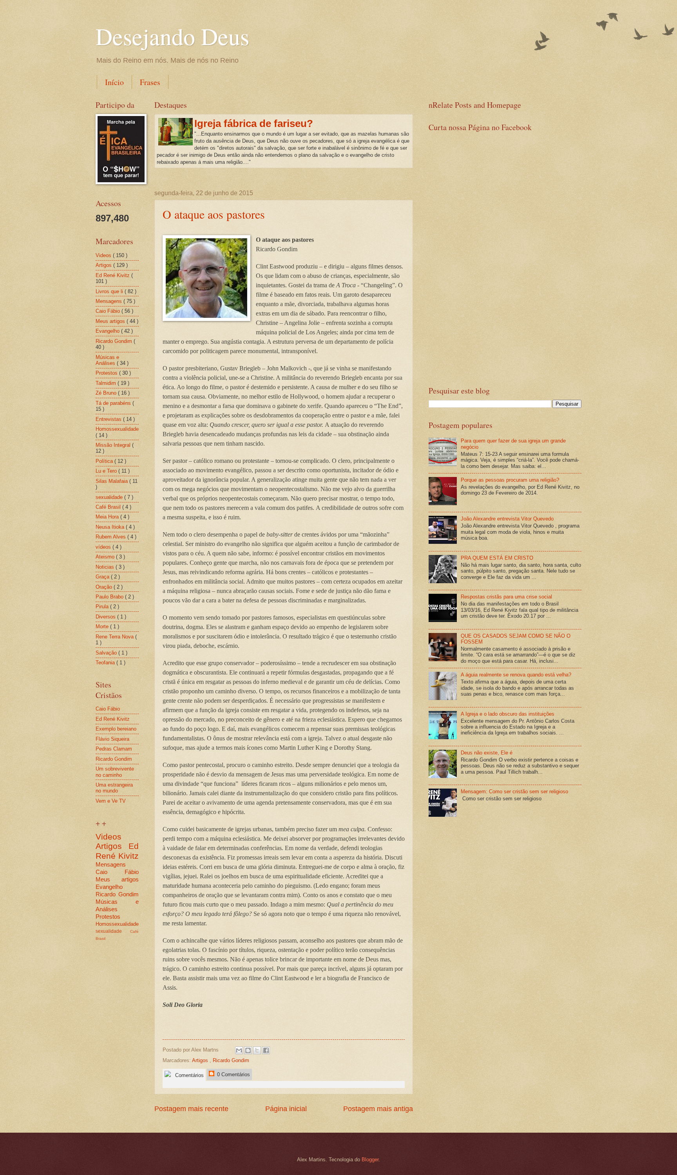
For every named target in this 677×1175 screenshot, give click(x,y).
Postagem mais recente (191, 1109)
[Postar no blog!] (248, 1050)
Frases (150, 82)
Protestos (107, 373)
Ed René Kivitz (113, 275)
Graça (103, 577)
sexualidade (110, 497)
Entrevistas (109, 419)
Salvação (107, 653)
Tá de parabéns (114, 403)
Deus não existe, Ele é (486, 753)
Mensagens (109, 301)
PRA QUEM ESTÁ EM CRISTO (497, 558)
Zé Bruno (107, 393)
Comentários (189, 1075)
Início (114, 82)
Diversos (106, 617)
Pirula (103, 606)
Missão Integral (114, 445)
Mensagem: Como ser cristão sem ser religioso (514, 791)
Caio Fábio (108, 311)
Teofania (106, 662)
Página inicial (286, 1109)
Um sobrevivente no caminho (115, 772)
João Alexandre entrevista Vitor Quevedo (507, 519)
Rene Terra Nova (115, 637)
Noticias (106, 567)
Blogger (370, 1159)
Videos (104, 255)
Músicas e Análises (107, 360)
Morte (103, 626)
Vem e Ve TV (111, 801)
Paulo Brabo (110, 597)
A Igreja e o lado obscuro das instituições (507, 714)
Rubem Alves (111, 537)
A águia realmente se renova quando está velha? (516, 675)
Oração (105, 587)
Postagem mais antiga (378, 1109)
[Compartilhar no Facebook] (266, 1050)
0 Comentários (232, 1074)
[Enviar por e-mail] (239, 1050)
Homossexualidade (117, 429)
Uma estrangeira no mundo (114, 788)
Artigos (201, 1060)
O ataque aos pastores (214, 214)
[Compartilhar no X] (257, 1050)
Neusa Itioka (111, 527)
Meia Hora (108, 517)
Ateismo (106, 557)
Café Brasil (109, 507)
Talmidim (107, 383)
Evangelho (108, 331)
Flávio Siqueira (112, 739)
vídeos (104, 547)
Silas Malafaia (112, 481)
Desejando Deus (172, 36)
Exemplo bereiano (116, 729)
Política (105, 461)
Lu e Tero (107, 471)
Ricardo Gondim (231, 1060)
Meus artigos (111, 321)
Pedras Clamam (114, 749)
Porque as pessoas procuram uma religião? (510, 480)
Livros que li (110, 291)
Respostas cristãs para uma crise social (506, 597)
